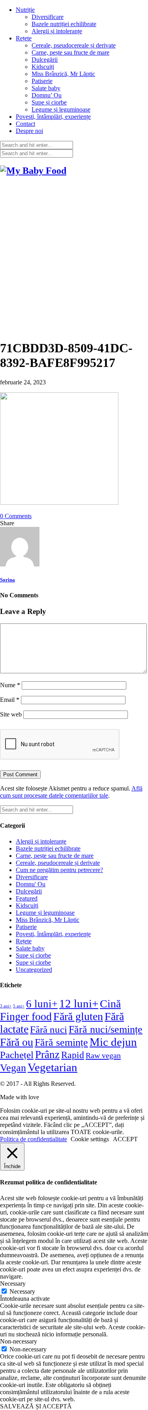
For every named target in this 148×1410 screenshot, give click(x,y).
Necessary (22, 1291)
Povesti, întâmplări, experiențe (53, 116)
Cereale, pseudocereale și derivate (74, 45)
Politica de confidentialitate (33, 1139)
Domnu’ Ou (47, 95)
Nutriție (25, 9)
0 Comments (16, 516)
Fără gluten (78, 1016)
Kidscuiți (43, 66)
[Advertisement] (74, 258)
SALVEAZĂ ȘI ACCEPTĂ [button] (36, 1406)
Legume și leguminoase (61, 109)
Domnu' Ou (30, 884)
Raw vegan (103, 1055)
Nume (10, 685)
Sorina (7, 580)
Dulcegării (45, 59)
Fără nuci (48, 1029)
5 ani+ (18, 1006)
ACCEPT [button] (125, 1139)
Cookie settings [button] (90, 1139)
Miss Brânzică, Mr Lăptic (63, 73)
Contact (25, 123)
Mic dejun (113, 1042)
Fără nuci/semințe (105, 1029)
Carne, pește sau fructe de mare (70, 52)
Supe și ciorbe (49, 102)
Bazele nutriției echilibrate (64, 24)
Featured (26, 898)
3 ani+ (5, 1006)
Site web (11, 714)
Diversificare (48, 16)
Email (9, 699)
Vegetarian (52, 1067)
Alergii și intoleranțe (57, 31)
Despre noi (29, 130)
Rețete (24, 38)
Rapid (72, 1054)
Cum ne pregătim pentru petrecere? (59, 870)
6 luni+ (42, 1004)
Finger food (26, 1016)
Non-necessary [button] (18, 1341)
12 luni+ (78, 1003)
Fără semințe (61, 1042)
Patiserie (42, 81)
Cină (110, 1004)
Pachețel (17, 1054)
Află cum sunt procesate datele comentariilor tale (71, 792)
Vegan (13, 1068)
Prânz (47, 1054)
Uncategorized (34, 969)
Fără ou (16, 1042)
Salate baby (46, 88)
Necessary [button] (13, 1283)
